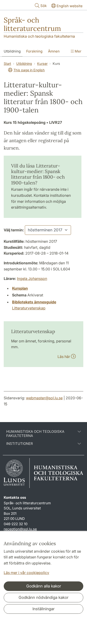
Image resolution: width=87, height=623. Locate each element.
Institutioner (19, 444)
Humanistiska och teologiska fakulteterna (39, 36)
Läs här (64, 356)
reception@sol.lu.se (20, 529)
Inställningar (43, 609)
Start (7, 64)
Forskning (34, 51)
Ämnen (54, 51)
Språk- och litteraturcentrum (32, 24)
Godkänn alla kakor (43, 586)
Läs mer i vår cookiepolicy (26, 572)
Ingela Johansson (32, 278)
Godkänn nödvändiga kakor (43, 597)
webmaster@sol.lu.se (44, 398)
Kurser (42, 64)
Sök (43, 5)
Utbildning (12, 51)
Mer (77, 51)
